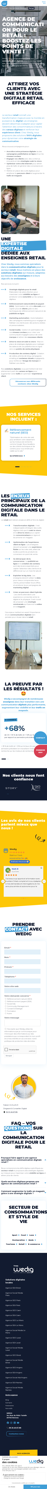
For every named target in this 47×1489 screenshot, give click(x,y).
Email (7, 948)
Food (23, 1235)
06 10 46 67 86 (11, 1112)
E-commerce (34, 1244)
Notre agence (11, 1395)
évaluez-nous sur (18, 862)
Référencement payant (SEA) (19, 1001)
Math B (15, 869)
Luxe (31, 1235)
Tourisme (10, 1244)
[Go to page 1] (21, 898)
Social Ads (11, 1004)
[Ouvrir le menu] (44, 3)
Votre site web (11, 986)
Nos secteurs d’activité (18, 8)
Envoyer (9, 1056)
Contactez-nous (16, 1434)
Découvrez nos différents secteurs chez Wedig (28, 382)
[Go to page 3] (25, 898)
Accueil (5, 8)
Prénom (8, 967)
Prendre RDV (40, 751)
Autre (9, 1013)
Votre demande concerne (16, 996)
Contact (40, 738)
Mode (31, 1240)
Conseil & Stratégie (15, 1009)
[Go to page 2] (23, 898)
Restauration (18, 1240)
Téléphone (9, 977)
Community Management (18, 1006)
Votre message (11, 1018)
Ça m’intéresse (16, 456)
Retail (21, 1244)
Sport (14, 1235)
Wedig (13, 849)
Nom (6, 957)
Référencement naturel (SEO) (19, 999)
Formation (11, 1011)
